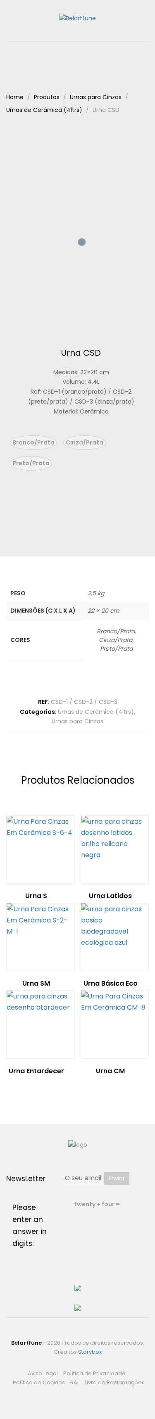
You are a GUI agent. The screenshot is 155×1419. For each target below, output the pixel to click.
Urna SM (36, 983)
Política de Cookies (39, 1382)
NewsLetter (25, 1179)
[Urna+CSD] (74, 527)
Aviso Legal (43, 1373)
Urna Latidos (110, 896)
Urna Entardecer (36, 1071)
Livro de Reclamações (115, 1382)
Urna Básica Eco (110, 983)
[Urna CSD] (62, 527)
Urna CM (110, 1071)
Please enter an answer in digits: (29, 1225)
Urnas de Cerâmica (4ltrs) (96, 712)
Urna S (36, 896)
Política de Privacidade (94, 1373)
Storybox (90, 1352)
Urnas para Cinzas (77, 721)
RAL (74, 1382)
